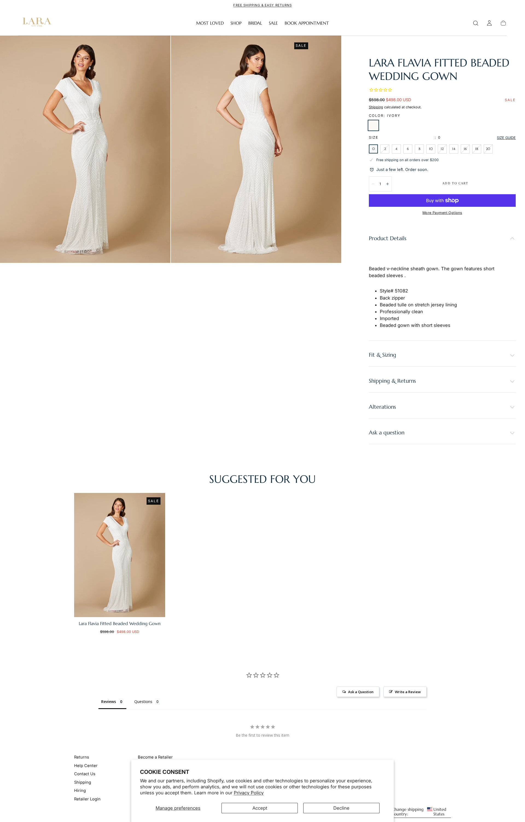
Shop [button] (236, 23)
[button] (475, 23)
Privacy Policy (249, 792)
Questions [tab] (143, 701)
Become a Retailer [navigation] (155, 757)
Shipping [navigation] (82, 782)
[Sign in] (489, 23)
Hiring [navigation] (80, 790)
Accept (259, 808)
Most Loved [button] (210, 23)
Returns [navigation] (81, 757)
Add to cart (455, 183)
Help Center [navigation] (86, 765)
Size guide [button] (506, 138)
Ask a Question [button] (361, 691)
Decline (341, 808)
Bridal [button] (255, 23)
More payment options (442, 213)
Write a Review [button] (408, 691)
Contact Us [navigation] (84, 773)
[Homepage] (35, 23)
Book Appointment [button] (307, 23)
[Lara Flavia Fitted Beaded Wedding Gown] (119, 555)
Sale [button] (273, 23)
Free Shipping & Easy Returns (262, 5)
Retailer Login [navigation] (87, 798)
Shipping (376, 107)
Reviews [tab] (108, 701)
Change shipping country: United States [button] (419, 812)
